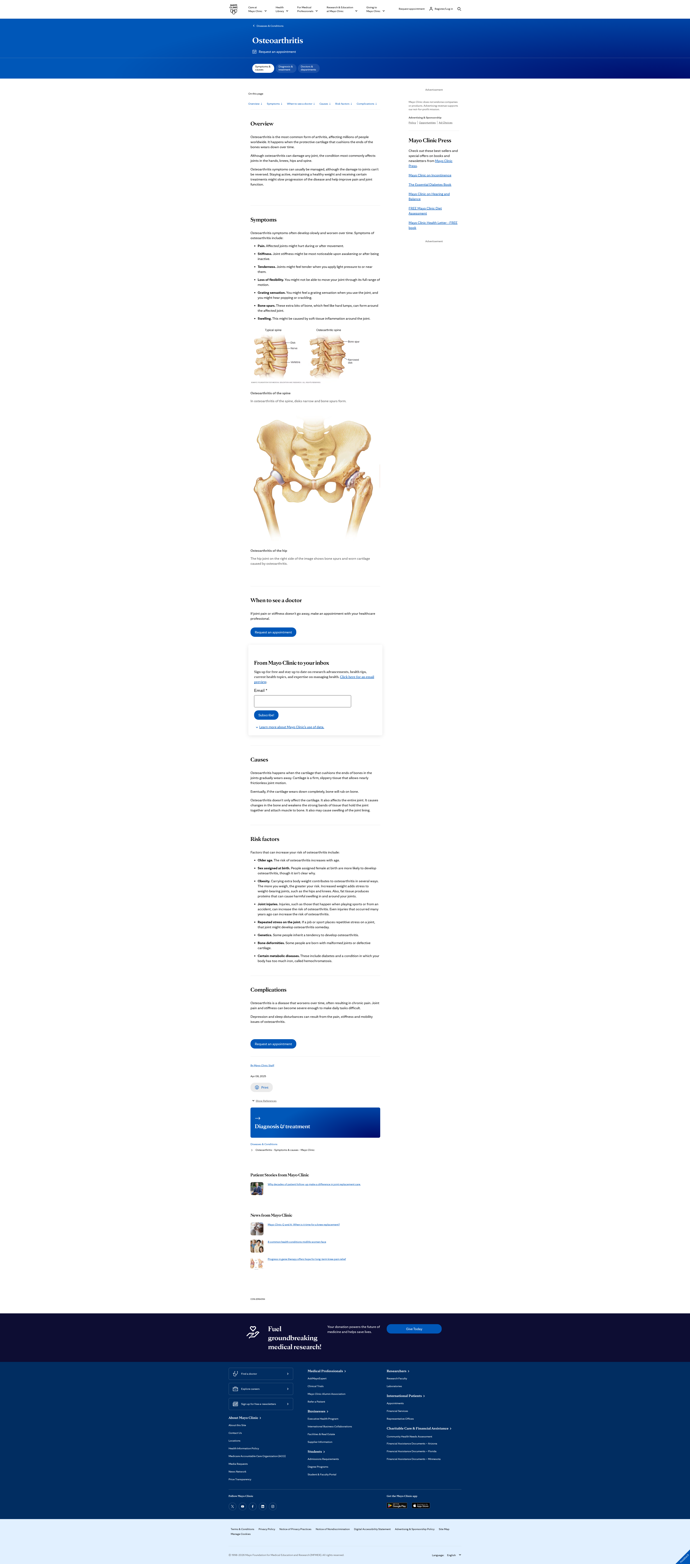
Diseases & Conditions (270, 26)
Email (260, 690)
